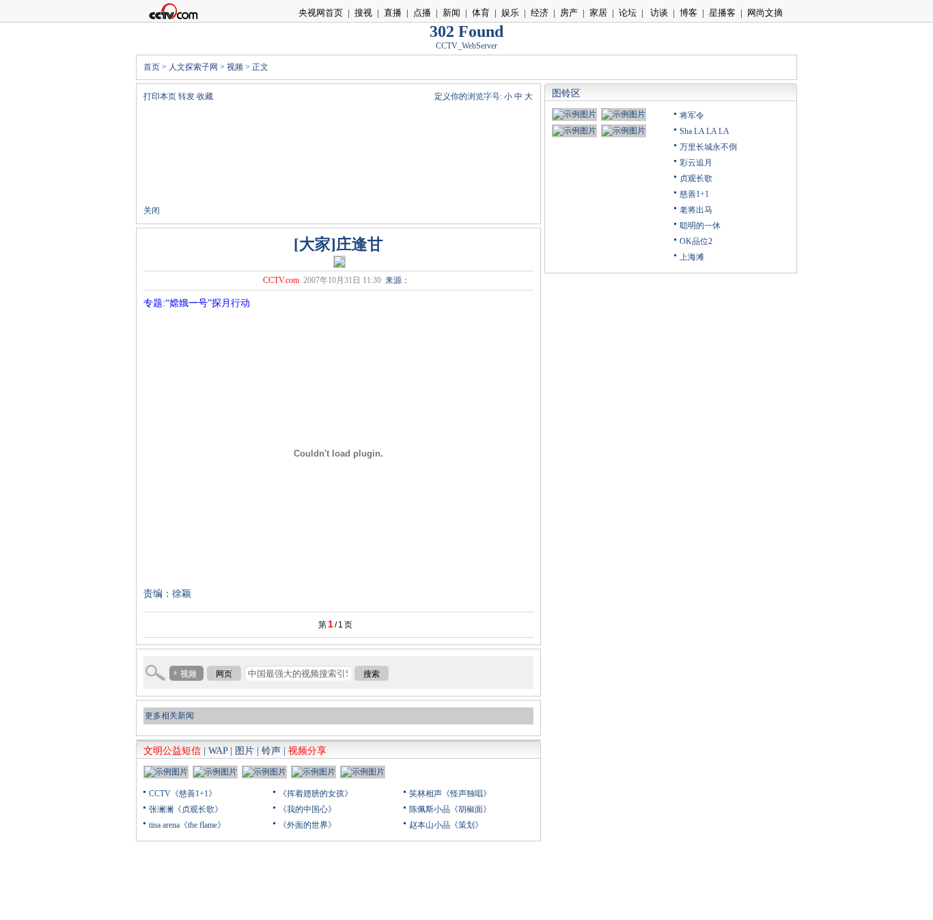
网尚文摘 (765, 13)
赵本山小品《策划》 (446, 825)
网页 (224, 674)
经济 (539, 13)
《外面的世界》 (307, 825)
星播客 (722, 13)
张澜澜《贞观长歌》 (186, 809)
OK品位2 (696, 241)
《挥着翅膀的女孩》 (315, 793)
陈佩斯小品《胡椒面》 (450, 809)
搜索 (371, 674)
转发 (186, 96)
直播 (393, 13)
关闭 (151, 210)
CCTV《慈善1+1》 (183, 793)
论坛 (628, 13)
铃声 (271, 751)
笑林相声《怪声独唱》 (450, 793)
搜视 (363, 13)
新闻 (451, 13)
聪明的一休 (700, 225)
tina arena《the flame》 (187, 825)
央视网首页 (320, 13)
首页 (151, 67)
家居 (598, 13)
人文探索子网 (193, 67)
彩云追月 (696, 162)
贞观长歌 (696, 178)
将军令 (692, 115)
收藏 (205, 96)
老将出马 (696, 210)
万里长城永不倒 (708, 147)
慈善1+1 (694, 194)
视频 (235, 67)
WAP (217, 751)
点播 (422, 13)
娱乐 (510, 13)
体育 (481, 13)
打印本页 (159, 96)
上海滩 (692, 257)
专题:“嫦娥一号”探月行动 (196, 303)
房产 (569, 13)
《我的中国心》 (307, 809)
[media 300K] (339, 261)
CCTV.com (281, 280)
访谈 (658, 13)
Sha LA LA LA (704, 131)
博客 (688, 13)
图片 (244, 751)
